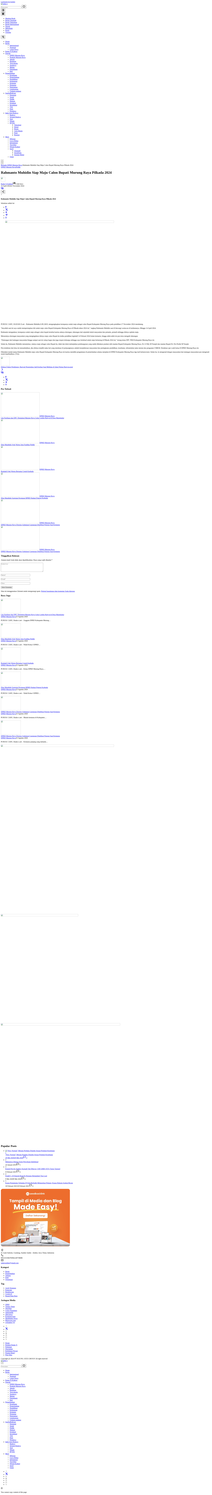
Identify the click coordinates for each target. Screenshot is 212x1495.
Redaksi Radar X (11, 1345)
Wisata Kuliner (15, 1464)
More (7, 1454)
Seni (11, 1448)
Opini (12, 1468)
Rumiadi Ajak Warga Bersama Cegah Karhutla (17, 471)
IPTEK (12, 1452)
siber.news (9, 1314)
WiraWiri (8, 1308)
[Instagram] (6, 1335)
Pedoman (8, 1347)
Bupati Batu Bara (11, 1296)
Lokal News (14, 1378)
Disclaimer (9, 1349)
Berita (7, 1272)
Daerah (7, 1382)
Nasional (13, 1376)
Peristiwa (13, 1440)
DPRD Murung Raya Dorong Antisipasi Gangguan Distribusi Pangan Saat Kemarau (30, 525)
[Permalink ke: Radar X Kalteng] (3, 181)
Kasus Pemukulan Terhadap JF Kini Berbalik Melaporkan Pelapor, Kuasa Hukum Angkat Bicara (39, 1183)
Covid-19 (8, 1294)
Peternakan (13, 1416)
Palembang (13, 1398)
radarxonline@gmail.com (10, 1263)
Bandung (13, 1390)
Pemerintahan (10, 1274)
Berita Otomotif (10, 20)
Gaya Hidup (14, 1458)
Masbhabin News (11, 1318)
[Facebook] (5, 207)
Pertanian (13, 1414)
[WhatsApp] (6, 218)
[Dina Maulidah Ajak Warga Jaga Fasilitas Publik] (20, 443)
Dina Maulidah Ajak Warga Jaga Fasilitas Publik (18, 445)
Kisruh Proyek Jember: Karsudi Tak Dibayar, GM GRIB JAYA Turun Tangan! (32, 1169)
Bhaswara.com (10, 1320)
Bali (11, 1400)
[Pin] (6, 216)
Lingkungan (14, 1418)
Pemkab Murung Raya (18, 1386)
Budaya (12, 1444)
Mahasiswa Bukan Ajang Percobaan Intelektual (21, 1162)
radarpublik (9, 1312)
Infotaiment (14, 1460)
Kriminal (13, 1432)
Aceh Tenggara (10, 1288)
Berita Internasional (12, 24)
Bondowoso (9, 1292)
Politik (18, 167)
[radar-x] (4, 4)
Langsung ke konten (8, 2)
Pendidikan (14, 1408)
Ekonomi (13, 1424)
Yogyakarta (14, 1392)
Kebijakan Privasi (11, 1351)
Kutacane (8, 1290)
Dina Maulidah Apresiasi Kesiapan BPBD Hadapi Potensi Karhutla (24, 498)
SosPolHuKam (10, 1422)
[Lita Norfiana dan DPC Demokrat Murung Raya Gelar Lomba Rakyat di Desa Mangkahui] (20, 416)
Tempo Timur (10, 1307)
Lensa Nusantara (11, 1310)
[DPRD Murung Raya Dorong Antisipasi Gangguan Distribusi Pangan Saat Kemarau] (20, 523)
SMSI (7, 1305)
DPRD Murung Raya (8, 167)
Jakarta (12, 1388)
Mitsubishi (9, 28)
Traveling (13, 1462)
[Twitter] (6, 210)
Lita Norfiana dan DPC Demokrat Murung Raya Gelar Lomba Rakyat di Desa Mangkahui (32, 418)
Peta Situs (8, 1355)
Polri (7, 1277)
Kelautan (13, 1412)
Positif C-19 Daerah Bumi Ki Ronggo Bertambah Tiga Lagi (26, 1176)
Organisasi (9, 1279)
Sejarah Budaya (15, 1446)
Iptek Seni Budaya (11, 1442)
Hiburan (12, 1456)
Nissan (7, 26)
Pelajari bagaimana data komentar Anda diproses (58, 591)
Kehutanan (13, 1410)
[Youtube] (6, 1337)
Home (7, 1343)
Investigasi (13, 1434)
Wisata (12, 1450)
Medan (12, 1396)
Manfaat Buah (10, 18)
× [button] (2, 1363)
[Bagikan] (3, 192)
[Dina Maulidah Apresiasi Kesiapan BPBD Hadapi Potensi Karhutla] (20, 496)
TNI (11, 1436)
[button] (24, 6)
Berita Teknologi (11, 22)
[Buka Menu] (3, 14)
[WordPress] (6, 1333)
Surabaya (13, 1394)
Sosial (12, 1426)
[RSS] (6, 1339)
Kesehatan (13, 1404)
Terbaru (8, 1275)
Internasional (14, 1374)
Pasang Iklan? (10, 1353)
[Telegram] (6, 212)
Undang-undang (15, 1420)
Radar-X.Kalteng (11, 1380)
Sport (11, 1466)
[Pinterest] (6, 1331)
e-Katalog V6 (10, 1322)
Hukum (12, 1430)
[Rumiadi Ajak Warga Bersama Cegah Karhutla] (20, 469)
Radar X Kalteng (7, 184)
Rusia (7, 30)
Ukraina (8, 32)
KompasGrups (10, 1316)
